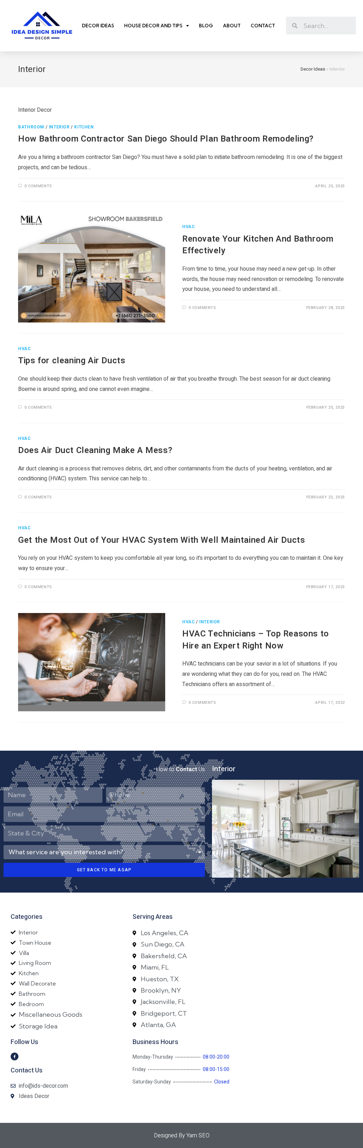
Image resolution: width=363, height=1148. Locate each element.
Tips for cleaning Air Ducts (71, 360)
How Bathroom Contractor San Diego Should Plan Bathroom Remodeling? (166, 139)
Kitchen (84, 127)
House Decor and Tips (153, 25)
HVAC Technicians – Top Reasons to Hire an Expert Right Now (255, 640)
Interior (59, 127)
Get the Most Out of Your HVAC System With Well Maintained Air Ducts (161, 540)
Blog (206, 25)
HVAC (188, 226)
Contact (263, 25)
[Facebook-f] (14, 1056)
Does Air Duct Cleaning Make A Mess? (95, 450)
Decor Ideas (98, 25)
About (232, 25)
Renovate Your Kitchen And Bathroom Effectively (257, 245)
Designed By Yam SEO (182, 1135)
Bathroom (31, 127)
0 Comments (38, 186)
